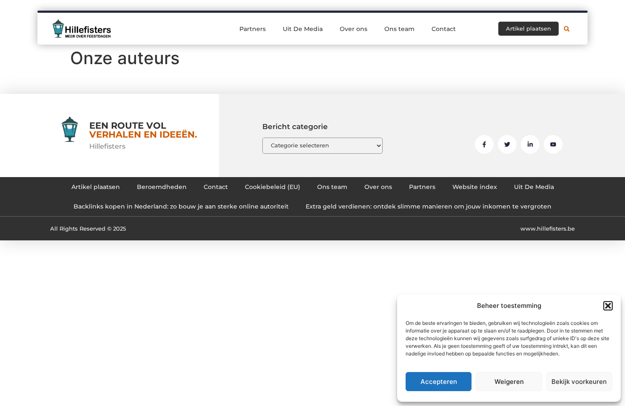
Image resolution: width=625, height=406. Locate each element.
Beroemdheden (162, 187)
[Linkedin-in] (530, 144)
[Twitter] (507, 144)
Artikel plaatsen (95, 187)
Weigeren (509, 382)
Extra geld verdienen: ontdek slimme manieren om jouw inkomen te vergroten (428, 206)
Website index (474, 187)
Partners (252, 29)
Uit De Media (303, 29)
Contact (444, 29)
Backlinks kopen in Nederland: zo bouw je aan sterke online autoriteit (181, 206)
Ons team (399, 29)
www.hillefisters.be (547, 228)
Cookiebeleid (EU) (272, 187)
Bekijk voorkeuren (579, 382)
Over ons (353, 29)
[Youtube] (553, 144)
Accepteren (438, 382)
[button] (608, 306)
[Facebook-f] (484, 144)
